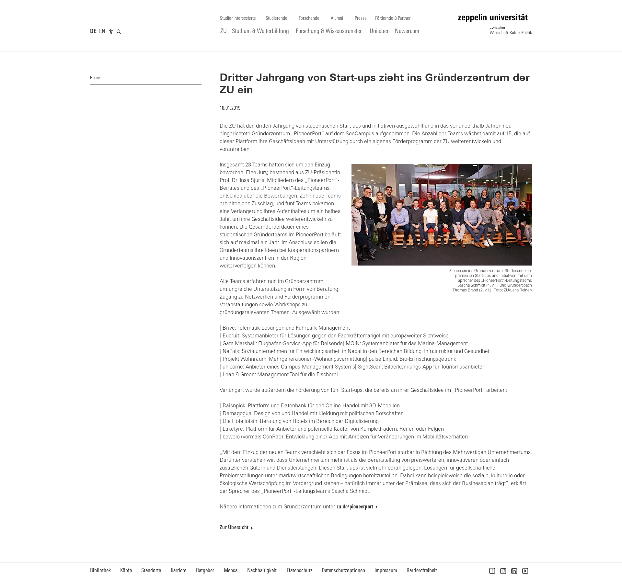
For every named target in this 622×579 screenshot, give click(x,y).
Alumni (337, 18)
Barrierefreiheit (422, 570)
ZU (223, 31)
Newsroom (407, 31)
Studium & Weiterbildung (260, 31)
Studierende (276, 18)
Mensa (230, 570)
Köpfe (126, 570)
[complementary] (111, 32)
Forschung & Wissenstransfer (329, 31)
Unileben (380, 31)
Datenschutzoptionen (343, 570)
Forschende (309, 18)
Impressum (385, 570)
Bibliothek (100, 570)
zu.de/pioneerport (355, 507)
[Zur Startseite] (495, 24)
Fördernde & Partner (392, 18)
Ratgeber (205, 570)
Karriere (178, 570)
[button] (492, 571)
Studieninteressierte (238, 18)
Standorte (151, 570)
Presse (361, 18)
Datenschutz (299, 570)
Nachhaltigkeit (262, 570)
